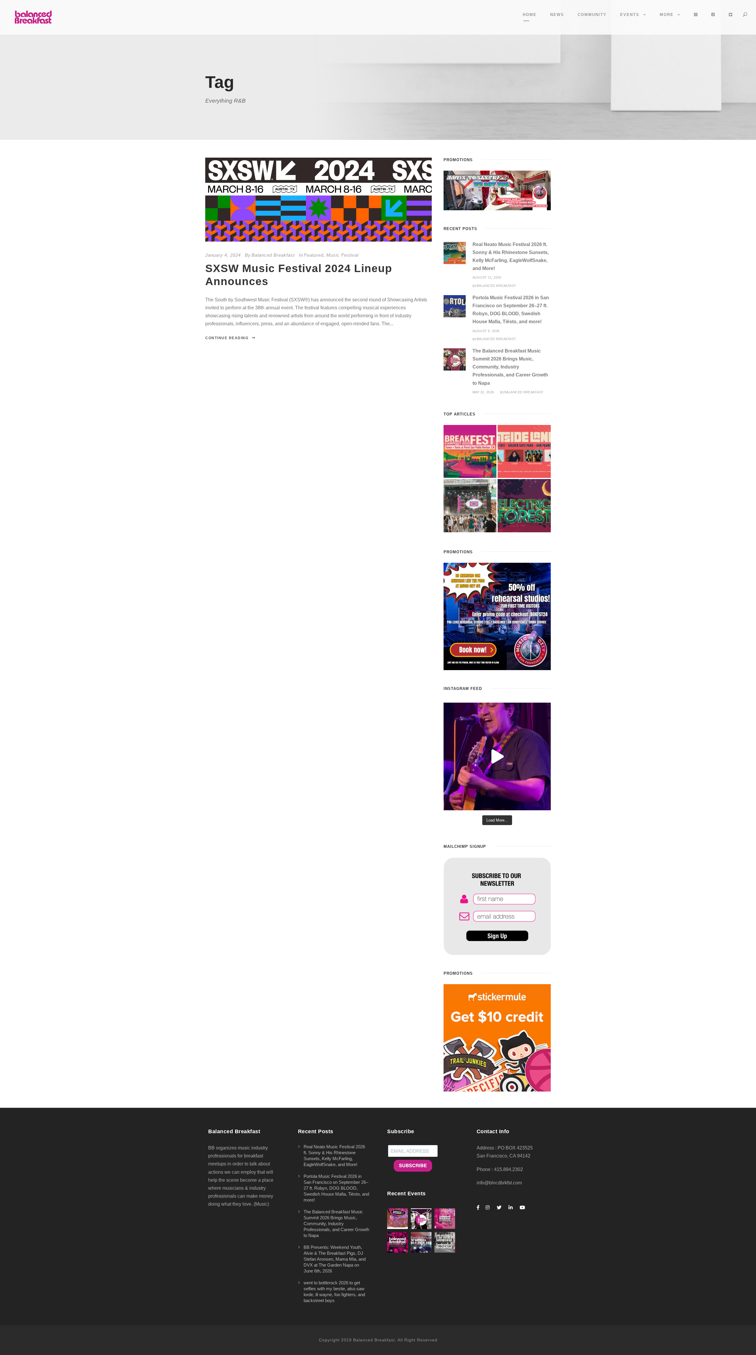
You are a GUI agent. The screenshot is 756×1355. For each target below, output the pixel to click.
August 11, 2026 (486, 277)
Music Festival (342, 255)
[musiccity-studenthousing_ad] (497, 190)
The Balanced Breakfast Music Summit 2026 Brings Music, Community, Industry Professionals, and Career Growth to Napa (510, 367)
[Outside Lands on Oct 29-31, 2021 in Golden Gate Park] (524, 451)
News (557, 14)
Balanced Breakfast (273, 255)
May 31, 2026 (483, 392)
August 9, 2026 (486, 331)
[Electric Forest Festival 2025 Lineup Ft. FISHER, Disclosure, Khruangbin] (524, 505)
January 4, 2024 (223, 255)
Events (629, 14)
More (667, 14)
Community (592, 14)
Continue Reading (226, 338)
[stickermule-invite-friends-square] (497, 1037)
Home (530, 14)
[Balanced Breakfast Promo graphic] (497, 615)
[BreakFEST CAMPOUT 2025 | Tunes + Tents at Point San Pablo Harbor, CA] (470, 451)
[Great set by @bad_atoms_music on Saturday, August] (497, 756)
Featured (313, 255)
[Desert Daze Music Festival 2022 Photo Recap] (470, 505)
